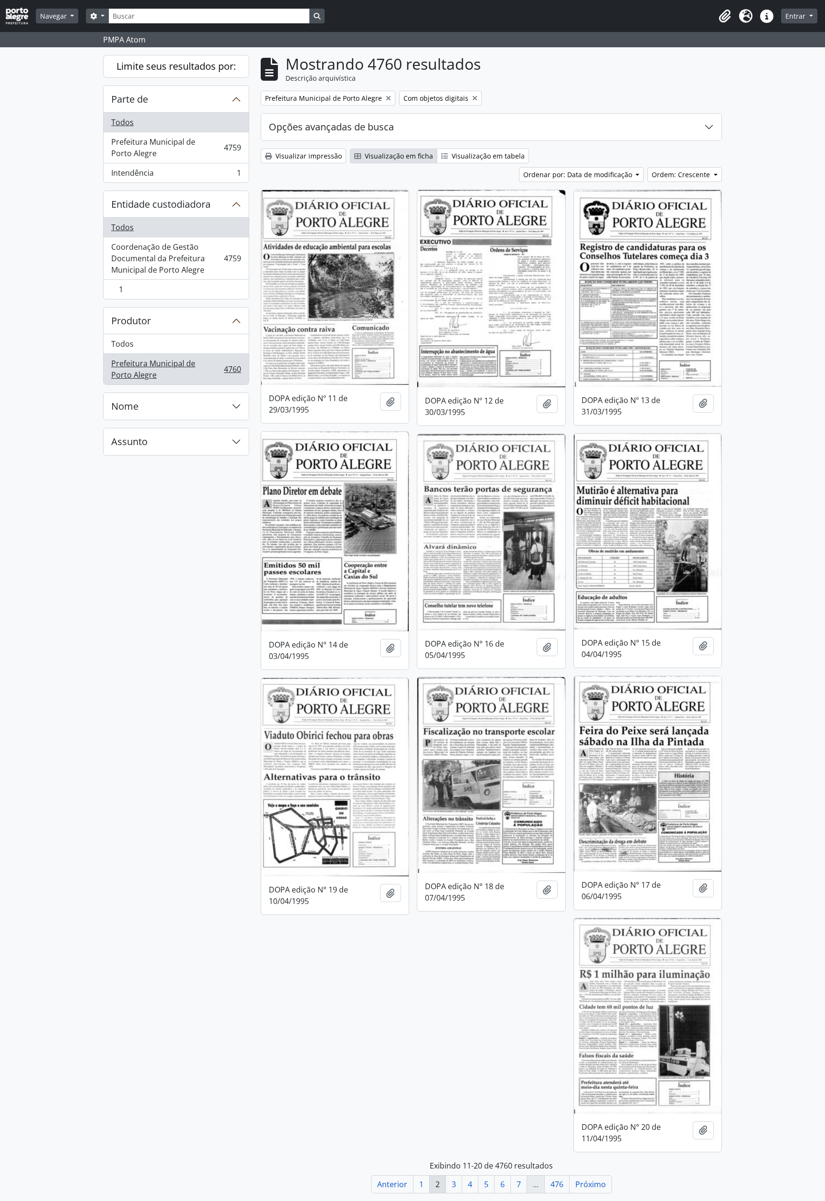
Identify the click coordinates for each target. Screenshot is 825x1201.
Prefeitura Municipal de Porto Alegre (176, 148)
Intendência (176, 175)
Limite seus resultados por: (176, 66)
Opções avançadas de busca (331, 126)
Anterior (392, 1184)
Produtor (131, 320)
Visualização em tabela (487, 155)
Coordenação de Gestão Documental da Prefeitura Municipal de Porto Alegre (176, 258)
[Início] (21, 16)
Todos (122, 122)
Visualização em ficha (398, 155)
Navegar (54, 16)
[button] (724, 16)
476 (556, 1184)
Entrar (796, 16)
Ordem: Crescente (682, 174)
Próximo (590, 1184)
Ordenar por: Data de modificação (578, 174)
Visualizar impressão (308, 155)
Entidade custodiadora (161, 204)
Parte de (129, 99)
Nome (124, 406)
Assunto (129, 441)
